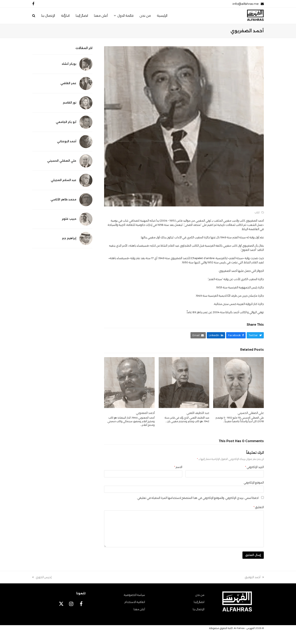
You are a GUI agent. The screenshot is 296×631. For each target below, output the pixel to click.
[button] (33, 16)
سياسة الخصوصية (134, 594)
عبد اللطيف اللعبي (197, 413)
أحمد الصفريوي (255, 220)
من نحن (199, 594)
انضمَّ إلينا (199, 602)
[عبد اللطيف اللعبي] (184, 382)
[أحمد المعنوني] (129, 382)
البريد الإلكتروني (254, 467)
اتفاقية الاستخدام (134, 602)
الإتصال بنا (198, 609)
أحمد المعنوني (145, 413)
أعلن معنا (139, 609)
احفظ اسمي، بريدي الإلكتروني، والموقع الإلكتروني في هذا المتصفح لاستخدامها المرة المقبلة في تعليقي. (198, 497)
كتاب (257, 212)
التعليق (259, 507)
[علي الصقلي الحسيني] (238, 382)
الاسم (178, 467)
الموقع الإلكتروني (254, 482)
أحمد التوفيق (254, 577)
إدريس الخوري (44, 577)
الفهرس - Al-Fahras (244, 628)
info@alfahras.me (245, 4)
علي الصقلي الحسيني (251, 413)
